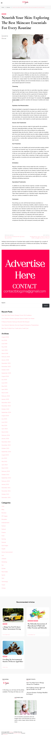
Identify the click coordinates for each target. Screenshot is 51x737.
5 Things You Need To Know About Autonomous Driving (12, 628)
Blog (3, 509)
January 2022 (5, 484)
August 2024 (5, 415)
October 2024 (5, 409)
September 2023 (6, 451)
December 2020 (6, 497)
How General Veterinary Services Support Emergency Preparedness (20, 325)
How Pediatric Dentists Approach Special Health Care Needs (18, 318)
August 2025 (5, 376)
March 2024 (5, 432)
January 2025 (5, 399)
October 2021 (5, 494)
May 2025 (4, 386)
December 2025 (6, 363)
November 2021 (6, 491)
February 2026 (6, 357)
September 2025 (6, 373)
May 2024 (4, 425)
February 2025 (6, 396)
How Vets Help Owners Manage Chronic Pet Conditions (17, 315)
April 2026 (5, 350)
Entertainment (5, 522)
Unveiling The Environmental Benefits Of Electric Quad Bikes (13, 660)
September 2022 (6, 478)
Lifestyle (4, 558)
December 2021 (6, 487)
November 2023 (6, 445)
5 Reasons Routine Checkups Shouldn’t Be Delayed (15, 322)
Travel (3, 585)
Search (3, 303)
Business (4, 513)
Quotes (3, 568)
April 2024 (5, 429)
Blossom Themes (17, 733)
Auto (3, 506)
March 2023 (5, 468)
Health (3, 549)
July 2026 (4, 340)
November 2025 (6, 366)
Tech (3, 578)
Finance (4, 532)
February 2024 (6, 435)
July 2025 (4, 379)
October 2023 (5, 448)
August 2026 (5, 337)
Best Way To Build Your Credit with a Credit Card (15, 328)
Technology (5, 581)
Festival (4, 529)
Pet (2, 565)
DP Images (5, 516)
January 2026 (5, 360)
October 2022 (5, 474)
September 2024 (6, 412)
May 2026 (4, 347)
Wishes (4, 588)
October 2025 (5, 370)
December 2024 (6, 402)
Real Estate (5, 572)
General (4, 14)
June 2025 (4, 383)
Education (4, 519)
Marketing (4, 562)
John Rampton (5, 36)
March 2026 (5, 353)
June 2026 (4, 343)
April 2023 (5, 465)
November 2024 (6, 406)
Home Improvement (7, 552)
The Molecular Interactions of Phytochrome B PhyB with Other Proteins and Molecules (37, 626)
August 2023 (5, 455)
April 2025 (5, 389)
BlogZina (11, 732)
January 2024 (5, 438)
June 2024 (4, 422)
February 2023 (6, 471)
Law (3, 555)
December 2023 (6, 442)
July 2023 (4, 458)
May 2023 (4, 461)
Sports (3, 575)
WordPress (5, 734)
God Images (5, 545)
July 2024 (4, 419)
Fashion (4, 526)
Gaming (4, 539)
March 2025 (5, 393)
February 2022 (6, 481)
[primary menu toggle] (1, 2)
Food (3, 536)
